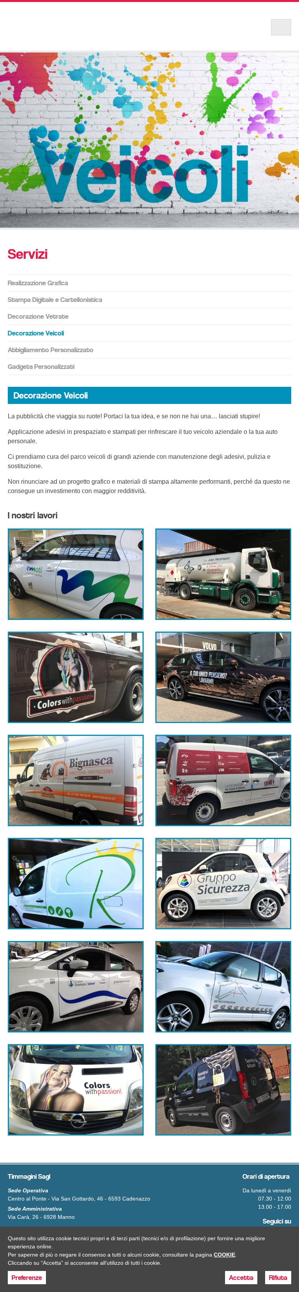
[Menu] (281, 27)
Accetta (241, 1277)
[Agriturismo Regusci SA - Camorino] (75, 883)
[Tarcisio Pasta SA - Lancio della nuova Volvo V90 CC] (223, 677)
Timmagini (62, 26)
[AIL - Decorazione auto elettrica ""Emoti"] (75, 574)
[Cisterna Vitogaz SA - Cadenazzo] (223, 574)
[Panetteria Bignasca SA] (75, 780)
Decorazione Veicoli (36, 333)
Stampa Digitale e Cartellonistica (55, 299)
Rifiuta (278, 1277)
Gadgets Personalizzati (41, 366)
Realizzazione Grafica (38, 283)
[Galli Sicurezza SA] (223, 780)
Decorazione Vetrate (38, 316)
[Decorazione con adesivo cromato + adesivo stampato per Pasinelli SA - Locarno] (75, 677)
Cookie (224, 1255)
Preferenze (27, 1277)
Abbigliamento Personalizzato (50, 350)
